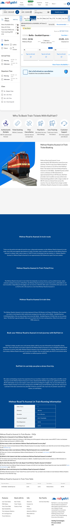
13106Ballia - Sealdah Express (8, 486)
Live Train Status (6, 501)
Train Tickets (22, 3)
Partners (29, 508)
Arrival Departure (7, 513)
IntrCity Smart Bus (44, 501)
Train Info (46, 4)
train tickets (46, 452)
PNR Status (5, 504)
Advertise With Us (32, 511)
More (53, 3)
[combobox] (8, 12)
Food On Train (39, 3)
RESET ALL (15, 19)
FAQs (28, 506)
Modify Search (59, 12)
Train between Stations (8, 511)
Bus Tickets (17, 501)
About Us (29, 501)
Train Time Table (6, 506)
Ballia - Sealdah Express (35, 35)
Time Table (64, 35)
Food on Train (18, 506)
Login (65, 4)
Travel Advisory (6, 516)
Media (28, 516)
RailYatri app (7, 447)
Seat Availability (6, 508)
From (5, 10)
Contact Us (30, 504)
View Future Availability (60, 64)
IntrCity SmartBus (30, 3)
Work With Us (30, 513)
